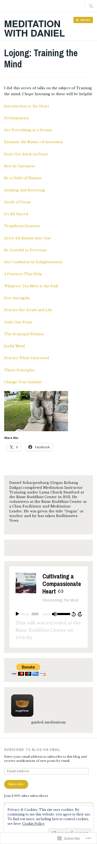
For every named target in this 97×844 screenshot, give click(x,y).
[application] (48, 614)
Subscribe (16, 784)
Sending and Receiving (24, 190)
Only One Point (18, 322)
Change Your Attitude (23, 382)
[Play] (17, 614)
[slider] (63, 613)
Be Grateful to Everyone (25, 250)
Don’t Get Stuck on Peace (26, 154)
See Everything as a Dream (28, 130)
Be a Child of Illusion (22, 178)
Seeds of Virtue (17, 202)
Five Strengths (17, 298)
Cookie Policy (33, 824)
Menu (85, 20)
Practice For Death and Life (28, 310)
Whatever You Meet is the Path (31, 286)
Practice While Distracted (26, 358)
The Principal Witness (24, 334)
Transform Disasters (22, 226)
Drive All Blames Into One (27, 238)
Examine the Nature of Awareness (33, 142)
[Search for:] (91, 6)
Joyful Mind (14, 346)
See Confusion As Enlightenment (33, 262)
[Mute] (54, 614)
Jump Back (73, 614)
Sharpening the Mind (60, 600)
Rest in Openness (19, 166)
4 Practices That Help (23, 274)
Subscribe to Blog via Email (32, 749)
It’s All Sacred (16, 214)
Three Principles (19, 370)
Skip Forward (80, 614)
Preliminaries (16, 118)
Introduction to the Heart (26, 106)
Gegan (57, 482)
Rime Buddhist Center (61, 501)
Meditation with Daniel (34, 28)
